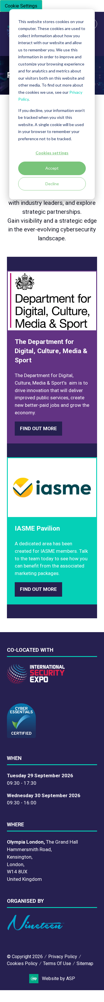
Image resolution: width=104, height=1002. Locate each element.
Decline (52, 183)
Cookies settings (52, 152)
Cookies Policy (22, 963)
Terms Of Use (57, 963)
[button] (38, 429)
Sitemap (85, 963)
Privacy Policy (62, 956)
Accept (52, 168)
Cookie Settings (21, 6)
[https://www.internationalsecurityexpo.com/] (36, 682)
